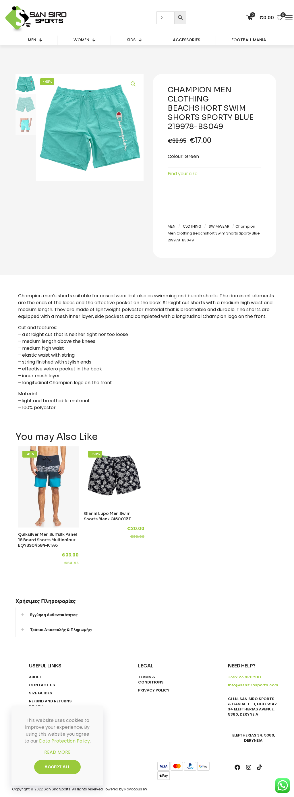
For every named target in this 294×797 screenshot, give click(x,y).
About (35, 677)
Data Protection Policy (64, 741)
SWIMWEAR (219, 226)
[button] (133, 84)
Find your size (183, 173)
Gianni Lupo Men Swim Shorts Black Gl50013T (107, 516)
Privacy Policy (153, 690)
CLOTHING (192, 226)
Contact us (42, 685)
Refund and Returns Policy (50, 704)
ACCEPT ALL (57, 766)
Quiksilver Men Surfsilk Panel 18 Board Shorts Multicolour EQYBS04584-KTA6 (47, 540)
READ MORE (57, 752)
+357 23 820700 (244, 677)
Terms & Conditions (151, 680)
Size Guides (40, 693)
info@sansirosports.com (253, 685)
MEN (171, 226)
